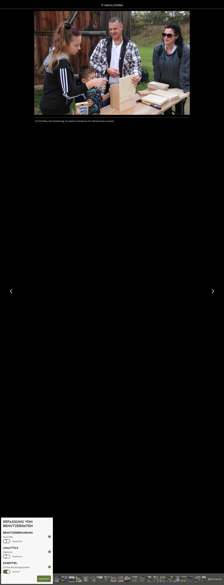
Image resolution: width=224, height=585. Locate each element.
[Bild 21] (155, 579)
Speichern (43, 578)
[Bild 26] (190, 579)
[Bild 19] (141, 579)
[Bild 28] (204, 579)
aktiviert (16, 571)
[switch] (6, 541)
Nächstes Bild (213, 291)
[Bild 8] (64, 579)
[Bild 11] (85, 579)
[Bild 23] (169, 579)
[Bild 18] (134, 579)
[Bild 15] (113, 579)
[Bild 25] (183, 579)
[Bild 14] (106, 579)
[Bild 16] (120, 579)
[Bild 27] (197, 579)
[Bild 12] (92, 579)
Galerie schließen (113, 4)
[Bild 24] (176, 579)
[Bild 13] (99, 579)
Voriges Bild (11, 291)
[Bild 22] (162, 579)
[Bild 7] (57, 579)
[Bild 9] (71, 579)
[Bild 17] (127, 579)
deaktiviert (17, 541)
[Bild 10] (78, 579)
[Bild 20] (148, 579)
